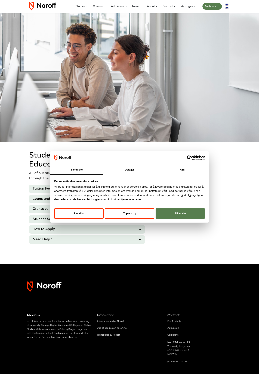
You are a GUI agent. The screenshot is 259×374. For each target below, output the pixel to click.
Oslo (61, 329)
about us (73, 337)
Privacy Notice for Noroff (110, 321)
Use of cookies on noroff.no (112, 328)
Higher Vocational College (64, 325)
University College (39, 325)
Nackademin (60, 333)
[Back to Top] (252, 367)
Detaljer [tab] (129, 169)
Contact (167, 6)
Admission (118, 6)
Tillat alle (180, 213)
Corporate (172, 335)
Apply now (212, 6)
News (135, 6)
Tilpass (127, 213)
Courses (98, 6)
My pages (186, 6)
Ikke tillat (78, 213)
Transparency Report (108, 335)
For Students (174, 321)
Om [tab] (182, 169)
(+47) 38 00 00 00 (177, 362)
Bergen (72, 329)
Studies (80, 6)
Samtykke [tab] (77, 169)
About (151, 6)
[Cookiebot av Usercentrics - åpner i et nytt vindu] (189, 158)
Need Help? (42, 239)
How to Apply (44, 229)
